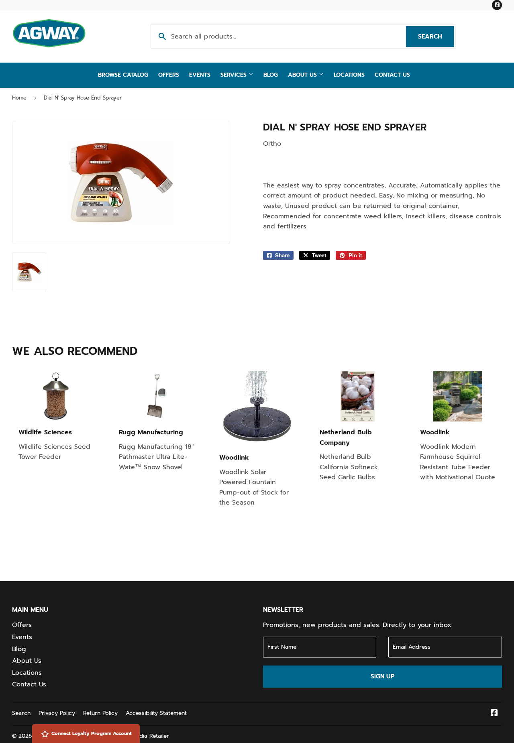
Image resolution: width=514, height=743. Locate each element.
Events (199, 75)
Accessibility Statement (156, 713)
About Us (303, 75)
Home (19, 98)
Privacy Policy (57, 713)
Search (436, 36)
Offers (168, 75)
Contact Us (392, 75)
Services (234, 75)
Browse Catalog (123, 75)
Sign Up (382, 676)
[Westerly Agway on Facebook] (494, 714)
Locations (349, 75)
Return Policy (100, 713)
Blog (270, 75)
